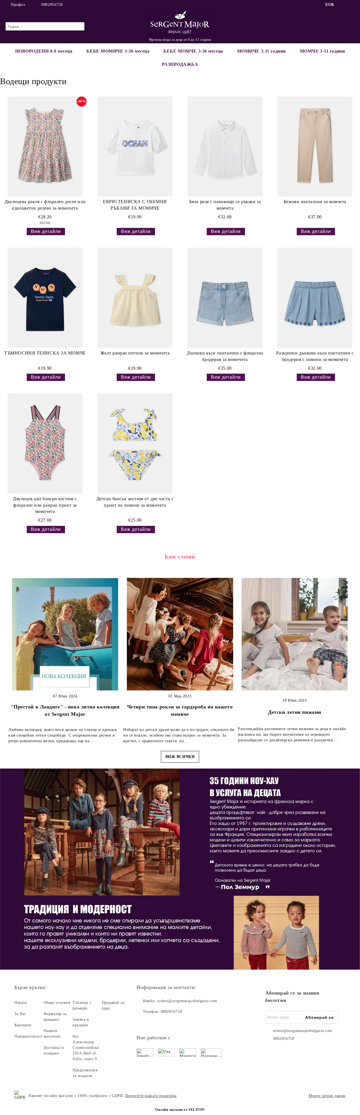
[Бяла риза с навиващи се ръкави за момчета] (225, 146)
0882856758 (52, 5)
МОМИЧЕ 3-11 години (261, 51)
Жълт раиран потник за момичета (135, 353)
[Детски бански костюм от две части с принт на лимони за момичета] (135, 443)
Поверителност (28, 1036)
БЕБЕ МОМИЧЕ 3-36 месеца (117, 51)
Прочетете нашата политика (151, 1096)
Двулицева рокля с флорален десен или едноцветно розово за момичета (45, 204)
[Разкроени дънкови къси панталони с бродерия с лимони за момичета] (315, 297)
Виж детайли (46, 231)
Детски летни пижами (294, 712)
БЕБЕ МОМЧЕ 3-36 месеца (193, 51)
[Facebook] (343, 5)
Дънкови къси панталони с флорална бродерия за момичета (225, 356)
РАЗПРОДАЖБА (180, 64)
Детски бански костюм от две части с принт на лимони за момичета (135, 502)
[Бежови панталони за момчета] (315, 146)
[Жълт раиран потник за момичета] (135, 297)
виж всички (180, 757)
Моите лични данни (327, 1096)
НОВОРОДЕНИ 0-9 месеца (44, 51)
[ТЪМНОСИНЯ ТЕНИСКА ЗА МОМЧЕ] (45, 297)
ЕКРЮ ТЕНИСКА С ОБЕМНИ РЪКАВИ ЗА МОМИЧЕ (135, 204)
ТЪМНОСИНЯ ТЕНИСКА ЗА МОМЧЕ (45, 353)
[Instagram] (351, 5)
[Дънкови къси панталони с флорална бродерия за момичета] (225, 297)
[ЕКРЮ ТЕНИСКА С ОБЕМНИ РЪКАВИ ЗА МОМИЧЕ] (135, 146)
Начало (20, 1002)
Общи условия (57, 1002)
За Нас (20, 1014)
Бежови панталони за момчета (315, 201)
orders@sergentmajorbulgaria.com (187, 1001)
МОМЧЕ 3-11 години (322, 51)
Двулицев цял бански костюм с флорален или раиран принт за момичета (45, 505)
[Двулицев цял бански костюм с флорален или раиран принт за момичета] (45, 443)
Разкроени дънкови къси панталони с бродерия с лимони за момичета (315, 356)
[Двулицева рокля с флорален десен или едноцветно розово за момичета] (45, 146)
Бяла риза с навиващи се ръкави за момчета (225, 204)
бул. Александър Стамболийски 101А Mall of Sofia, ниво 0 (86, 1047)
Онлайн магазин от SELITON (180, 1110)
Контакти (22, 1025)
